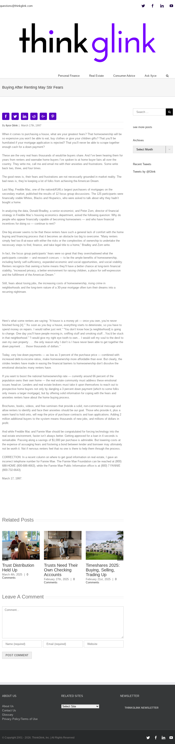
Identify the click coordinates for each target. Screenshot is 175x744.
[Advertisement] (80, 307)
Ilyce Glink (12, 125)
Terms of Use (29, 719)
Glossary (7, 714)
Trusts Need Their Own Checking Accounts (61, 570)
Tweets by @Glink (144, 171)
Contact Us (9, 710)
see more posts (142, 127)
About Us (8, 706)
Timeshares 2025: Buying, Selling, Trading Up (103, 570)
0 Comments (15, 576)
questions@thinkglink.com (16, 5)
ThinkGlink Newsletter (142, 707)
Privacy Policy (11, 719)
